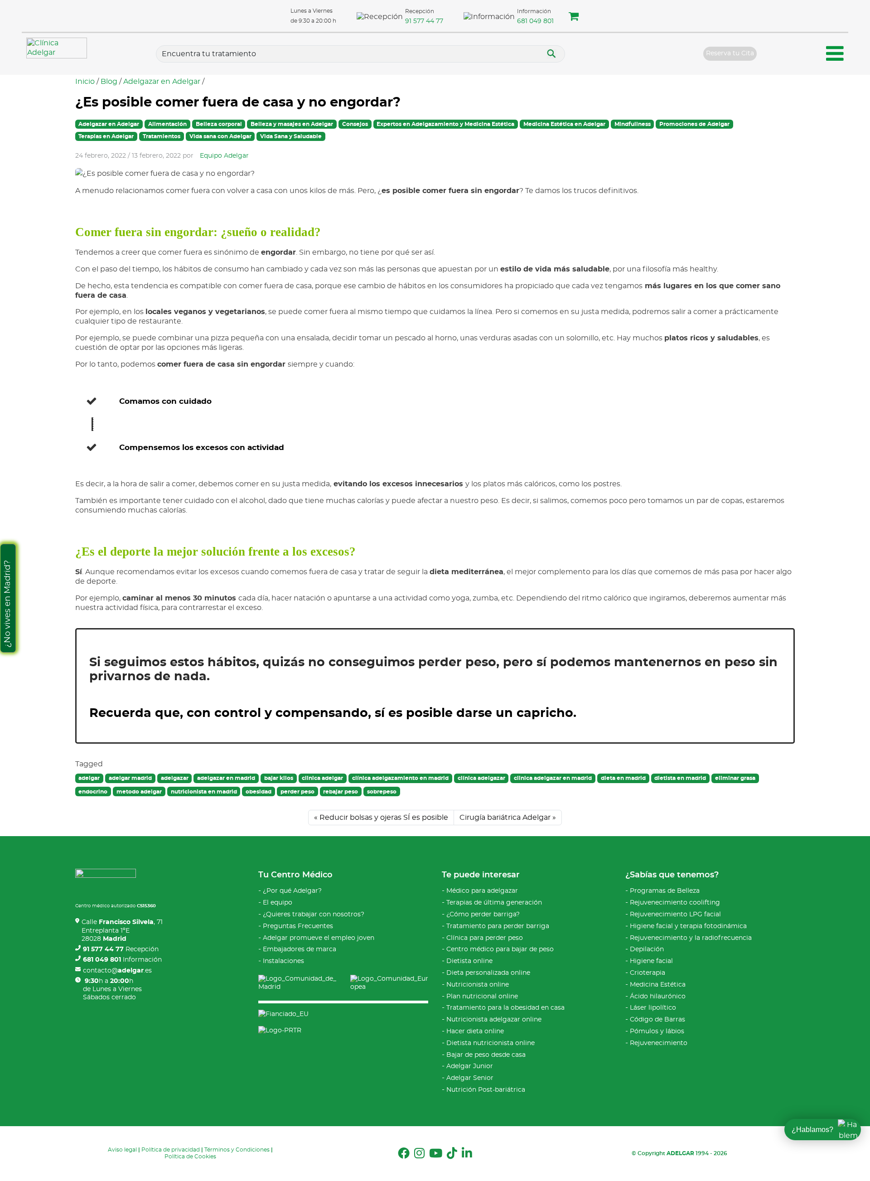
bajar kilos (278, 778)
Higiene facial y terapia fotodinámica (688, 926)
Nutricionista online (477, 985)
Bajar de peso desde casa (486, 1055)
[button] (573, 17)
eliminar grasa (735, 778)
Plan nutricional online (482, 996)
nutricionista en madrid (204, 791)
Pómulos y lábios (657, 1031)
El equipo (277, 903)
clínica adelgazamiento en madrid (400, 778)
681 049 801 (535, 21)
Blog (109, 81)
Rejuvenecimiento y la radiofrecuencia (691, 938)
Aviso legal (122, 1149)
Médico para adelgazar (482, 891)
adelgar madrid (130, 778)
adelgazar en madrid (226, 778)
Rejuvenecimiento (658, 1043)
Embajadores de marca (299, 949)
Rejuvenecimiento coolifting (675, 903)
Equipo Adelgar (224, 156)
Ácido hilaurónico (658, 996)
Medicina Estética (658, 985)
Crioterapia (647, 973)
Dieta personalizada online (488, 973)
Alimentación (167, 124)
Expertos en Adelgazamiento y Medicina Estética (445, 124)
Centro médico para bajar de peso (500, 949)
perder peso (297, 791)
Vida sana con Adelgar (220, 136)
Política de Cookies (190, 1156)
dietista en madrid (680, 778)
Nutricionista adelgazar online (493, 1019)
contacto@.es (117, 971)
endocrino (92, 791)
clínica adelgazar (481, 778)
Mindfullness (632, 124)
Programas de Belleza (665, 891)
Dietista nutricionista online (490, 1043)
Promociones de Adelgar (694, 124)
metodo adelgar (139, 791)
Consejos (355, 124)
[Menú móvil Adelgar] (835, 55)
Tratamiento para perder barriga (497, 926)
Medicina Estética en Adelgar (564, 124)
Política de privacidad (170, 1149)
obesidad (258, 791)
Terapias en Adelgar (106, 136)
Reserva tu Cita (730, 53)
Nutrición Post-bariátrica (485, 1090)
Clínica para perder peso (484, 938)
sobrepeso (381, 791)
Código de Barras (657, 1019)
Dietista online (469, 961)
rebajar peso (340, 791)
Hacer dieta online (475, 1031)
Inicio (85, 81)
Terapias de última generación (494, 903)
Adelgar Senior (469, 1078)
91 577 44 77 (424, 21)
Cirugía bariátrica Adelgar (505, 817)
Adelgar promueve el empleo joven (318, 938)
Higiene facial (651, 961)
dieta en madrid (623, 778)
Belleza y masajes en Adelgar (292, 124)
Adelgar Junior (469, 1066)
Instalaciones (283, 961)
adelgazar (174, 778)
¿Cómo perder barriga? (483, 914)
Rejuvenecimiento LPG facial (675, 914)
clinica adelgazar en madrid (553, 778)
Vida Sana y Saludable (291, 136)
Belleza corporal (219, 124)
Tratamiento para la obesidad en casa (505, 1008)
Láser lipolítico (653, 1008)
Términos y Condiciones (237, 1149)
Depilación (647, 949)
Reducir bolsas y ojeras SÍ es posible (383, 817)
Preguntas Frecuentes (298, 926)
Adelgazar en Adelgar (161, 81)
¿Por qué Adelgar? (292, 891)
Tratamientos (161, 136)
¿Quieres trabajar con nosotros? (313, 914)
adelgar (89, 778)
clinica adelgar (322, 778)
